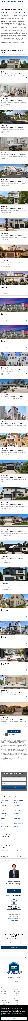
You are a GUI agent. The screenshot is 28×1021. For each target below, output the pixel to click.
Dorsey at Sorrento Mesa (13, 42)
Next (13, 734)
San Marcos (16, 826)
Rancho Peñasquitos (18, 823)
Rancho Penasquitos (5, 996)
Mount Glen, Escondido (19, 815)
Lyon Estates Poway (5, 813)
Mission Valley (4, 815)
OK (14, 1018)
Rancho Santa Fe (4, 826)
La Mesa (15, 984)
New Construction (5, 860)
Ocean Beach (4, 821)
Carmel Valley (4, 985)
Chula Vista (3, 805)
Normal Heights (17, 818)
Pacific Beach (17, 821)
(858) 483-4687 (14, 920)
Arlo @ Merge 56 (5, 800)
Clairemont (3, 1000)
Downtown (16, 998)
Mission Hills (17, 813)
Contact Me (13, 890)
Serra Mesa (3, 1004)
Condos (16, 839)
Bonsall (2, 802)
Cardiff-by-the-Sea (5, 1002)
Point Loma (3, 995)
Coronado (16, 805)
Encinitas (16, 987)
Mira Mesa (16, 989)
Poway (2, 823)
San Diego (16, 1004)
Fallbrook (16, 808)
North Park (3, 993)
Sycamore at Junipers (15, 44)
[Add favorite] (26, 78)
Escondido (3, 808)
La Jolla (2, 810)
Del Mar (2, 987)
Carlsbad (16, 802)
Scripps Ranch (4, 998)
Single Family (4, 839)
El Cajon (2, 984)
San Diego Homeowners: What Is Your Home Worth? (13, 12)
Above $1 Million (18, 850)
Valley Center (4, 828)
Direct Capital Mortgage (14, 918)
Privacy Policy (13, 1013)
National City (4, 818)
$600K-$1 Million (5, 850)
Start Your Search (14, 731)
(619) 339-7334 (14, 887)
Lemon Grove (17, 810)
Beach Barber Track (18, 800)
